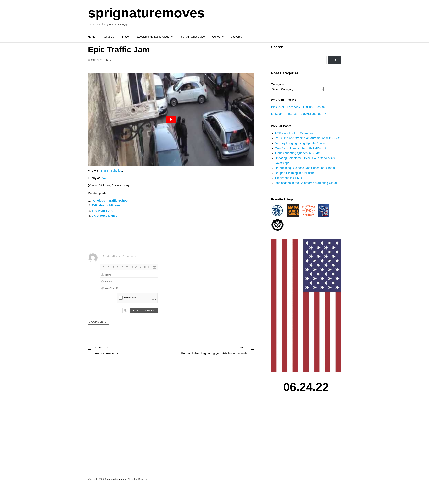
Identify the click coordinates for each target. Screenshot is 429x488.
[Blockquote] (131, 267)
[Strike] (117, 267)
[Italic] (108, 267)
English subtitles (111, 170)
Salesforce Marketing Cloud (152, 36)
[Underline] (112, 267)
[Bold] (103, 267)
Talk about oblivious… (108, 205)
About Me (108, 36)
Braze (125, 36)
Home (91, 36)
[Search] (334, 60)
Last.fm (321, 107)
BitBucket (277, 107)
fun (110, 60)
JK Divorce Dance (104, 215)
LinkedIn (277, 113)
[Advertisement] (307, 433)
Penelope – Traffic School (110, 200)
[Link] (141, 267)
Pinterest (291, 113)
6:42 (103, 178)
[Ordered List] (122, 267)
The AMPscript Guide (192, 36)
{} (145, 267)
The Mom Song (102, 210)
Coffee (216, 36)
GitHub (308, 107)
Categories (278, 84)
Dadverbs (236, 36)
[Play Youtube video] (171, 119)
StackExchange (310, 113)
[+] (150, 267)
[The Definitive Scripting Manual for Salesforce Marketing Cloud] (293, 210)
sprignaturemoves (146, 12)
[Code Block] (136, 267)
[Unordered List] (127, 267)
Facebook (293, 107)
